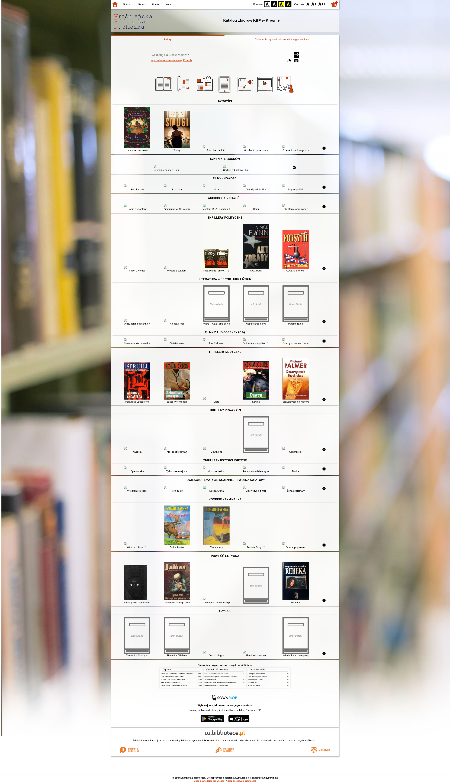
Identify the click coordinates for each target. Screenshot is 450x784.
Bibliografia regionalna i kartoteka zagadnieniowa (282, 39)
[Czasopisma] (184, 92)
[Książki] (164, 92)
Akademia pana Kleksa (170, 682)
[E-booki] (225, 92)
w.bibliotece (208, 740)
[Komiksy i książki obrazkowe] (204, 92)
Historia (142, 4)
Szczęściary (253, 682)
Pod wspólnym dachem (257, 677)
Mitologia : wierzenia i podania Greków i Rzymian (180, 674)
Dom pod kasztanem (256, 674)
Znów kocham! (254, 685)
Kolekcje (187, 60)
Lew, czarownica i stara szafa (172, 677)
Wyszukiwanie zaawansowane (166, 60)
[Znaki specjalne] (296, 61)
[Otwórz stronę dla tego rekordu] (138, 128)
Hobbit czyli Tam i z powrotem (173, 679)
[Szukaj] (296, 55)
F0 (308, 3)
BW (274, 3)
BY (288, 3)
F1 (314, 3)
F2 (322, 3)
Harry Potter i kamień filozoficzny (174, 685)
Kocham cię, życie (255, 679)
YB (281, 3)
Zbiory (168, 39)
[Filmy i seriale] (265, 92)
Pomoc (156, 4)
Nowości (127, 4)
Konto (169, 4)
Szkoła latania (210, 679)
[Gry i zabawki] (285, 92)
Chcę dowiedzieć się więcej (209, 781)
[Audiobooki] (245, 92)
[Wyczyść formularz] (289, 61)
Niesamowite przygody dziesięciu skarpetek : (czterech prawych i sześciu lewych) (236, 677)
